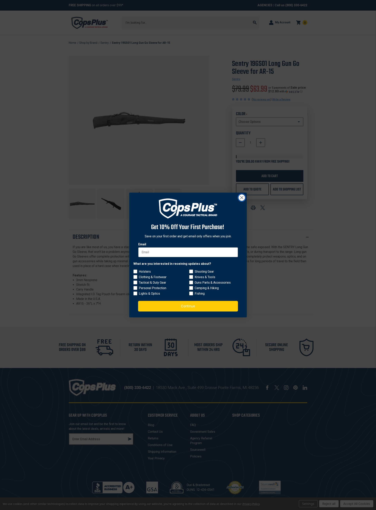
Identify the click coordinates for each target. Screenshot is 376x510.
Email (142, 244)
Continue (188, 306)
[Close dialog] (241, 197)
